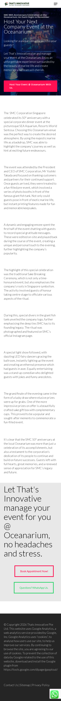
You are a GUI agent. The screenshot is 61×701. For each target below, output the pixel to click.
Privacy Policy (41, 685)
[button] (55, 4)
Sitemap (25, 685)
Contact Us (11, 685)
